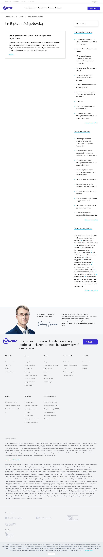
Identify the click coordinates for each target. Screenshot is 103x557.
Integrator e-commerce (31, 406)
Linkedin (84, 368)
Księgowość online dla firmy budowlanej (77, 467)
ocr (79, 443)
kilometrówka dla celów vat (44, 450)
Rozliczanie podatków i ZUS (14, 493)
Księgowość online (49, 362)
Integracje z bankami (31, 409)
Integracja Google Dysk (31, 422)
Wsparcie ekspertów (11, 402)
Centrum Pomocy (68, 362)
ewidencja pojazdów (27, 450)
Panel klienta (30, 479)
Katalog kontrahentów (83, 474)
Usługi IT (27, 362)
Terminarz (34, 474)
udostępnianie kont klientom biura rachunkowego (57, 448)
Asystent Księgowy (69, 372)
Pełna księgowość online (41, 486)
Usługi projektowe (30, 365)
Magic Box (72, 496)
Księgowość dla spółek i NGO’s (15, 498)
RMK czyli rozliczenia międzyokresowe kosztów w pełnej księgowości (86, 115)
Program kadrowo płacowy (31, 484)
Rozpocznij (93, 8)
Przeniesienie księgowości (31, 491)
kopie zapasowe (29, 443)
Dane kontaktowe (87, 362)
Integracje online (29, 402)
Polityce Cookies (89, 550)
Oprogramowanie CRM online (79, 484)
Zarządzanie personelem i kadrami (58, 479)
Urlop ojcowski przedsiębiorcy (86, 179)
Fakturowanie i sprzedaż (51, 365)
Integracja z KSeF (87, 486)
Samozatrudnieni (10, 362)
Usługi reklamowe (30, 382)
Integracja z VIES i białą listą (70, 493)
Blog (64, 368)
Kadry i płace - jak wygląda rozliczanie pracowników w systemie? (85, 94)
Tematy (21, 17)
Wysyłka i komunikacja (61, 496)
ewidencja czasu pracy (82, 267)
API (6, 412)
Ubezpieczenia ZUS (22, 472)
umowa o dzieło (38, 455)
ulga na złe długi (59, 450)
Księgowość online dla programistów (16, 464)
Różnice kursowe (57, 469)
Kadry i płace (48, 368)
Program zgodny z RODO (51, 409)
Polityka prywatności (50, 416)
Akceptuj (51, 553)
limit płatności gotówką (35, 17)
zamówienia (73, 443)
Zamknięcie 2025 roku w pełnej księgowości (54, 491)
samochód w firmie (42, 443)
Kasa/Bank (37, 469)
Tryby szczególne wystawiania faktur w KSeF (83, 491)
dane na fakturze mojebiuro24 (84, 274)
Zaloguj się (94, 2)
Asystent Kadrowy (68, 375)
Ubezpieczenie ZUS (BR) (24, 476)
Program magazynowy (48, 484)
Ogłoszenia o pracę (89, 479)
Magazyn (79, 101)
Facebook (85, 365)
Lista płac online (70, 476)
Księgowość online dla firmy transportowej (26, 467)
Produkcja (27, 372)
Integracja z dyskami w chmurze (35, 496)
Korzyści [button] (41, 8)
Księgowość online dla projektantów (64, 464)
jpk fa (90, 450)
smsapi (84, 443)
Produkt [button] (15, 2)
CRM (45, 375)
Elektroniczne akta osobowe (39, 472)
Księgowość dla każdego (13, 484)
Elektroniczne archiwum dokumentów (62, 474)
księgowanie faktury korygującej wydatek (40, 446)
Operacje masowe (30, 493)
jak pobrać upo (79, 277)
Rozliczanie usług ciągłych (21, 474)
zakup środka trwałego (62, 446)
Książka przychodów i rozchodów (75, 481)
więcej (11, 54)
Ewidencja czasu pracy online (42, 476)
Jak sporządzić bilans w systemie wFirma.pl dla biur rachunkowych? (85, 172)
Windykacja (80, 469)
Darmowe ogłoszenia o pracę (54, 481)
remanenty (22, 446)
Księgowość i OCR (76, 479)
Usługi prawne (29, 385)
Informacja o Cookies (50, 412)
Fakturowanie (10, 476)
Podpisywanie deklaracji (12, 406)
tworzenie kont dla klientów (31, 448)
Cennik (23, 2)
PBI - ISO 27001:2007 (50, 402)
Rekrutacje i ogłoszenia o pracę (34, 481)
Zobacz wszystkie (91, 123)
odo (58, 453)
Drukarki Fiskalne (69, 469)
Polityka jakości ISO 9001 (51, 406)
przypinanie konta (79, 448)
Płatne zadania (19, 479)
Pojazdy (49, 496)
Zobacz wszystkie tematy (12, 460)
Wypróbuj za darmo (90, 341)
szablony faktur (50, 455)
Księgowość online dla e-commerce (40, 464)
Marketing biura (41, 479)
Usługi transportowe (31, 375)
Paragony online (45, 489)
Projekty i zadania (80, 472)
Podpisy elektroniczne (87, 493)
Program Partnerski (57, 486)
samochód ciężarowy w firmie (58, 443)
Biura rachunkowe (10, 372)
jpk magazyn (87, 240)
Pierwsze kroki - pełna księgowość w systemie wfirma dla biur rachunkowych (86, 153)
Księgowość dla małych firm (85, 496)
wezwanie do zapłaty (30, 453)
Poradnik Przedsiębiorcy (70, 365)
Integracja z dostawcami (32, 419)
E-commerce (28, 368)
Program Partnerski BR (72, 486)
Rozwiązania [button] (29, 8)
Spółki (7, 368)
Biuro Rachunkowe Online (12, 409)
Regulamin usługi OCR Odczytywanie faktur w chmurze (84, 77)
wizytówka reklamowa (13, 448)
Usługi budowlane (30, 378)
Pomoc (58, 8)
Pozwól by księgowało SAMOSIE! (62, 489)
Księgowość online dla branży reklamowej (19, 469)
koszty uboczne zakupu (82, 252)
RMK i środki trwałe (44, 493)
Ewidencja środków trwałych (15, 496)
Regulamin (47, 419)
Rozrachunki (56, 493)
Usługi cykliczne (44, 474)
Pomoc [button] (31, 2)
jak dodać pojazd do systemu (84, 272)
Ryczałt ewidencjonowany (14, 481)
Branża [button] (7, 2)
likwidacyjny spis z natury (14, 453)
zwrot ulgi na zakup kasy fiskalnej (76, 450)
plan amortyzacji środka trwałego (85, 235)
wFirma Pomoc (9, 17)
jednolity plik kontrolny (82, 264)
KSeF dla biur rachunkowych (35, 498)
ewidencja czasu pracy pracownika (86, 243)
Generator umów (58, 476)
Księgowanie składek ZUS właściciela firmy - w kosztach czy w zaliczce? (86, 41)
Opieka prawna (54, 472)
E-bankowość (46, 469)
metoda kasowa (76, 446)
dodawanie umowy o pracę (23, 455)
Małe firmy (8, 365)
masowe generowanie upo (47, 453)
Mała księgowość (92, 481)
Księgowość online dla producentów (52, 467)
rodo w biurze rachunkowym (13, 443)
